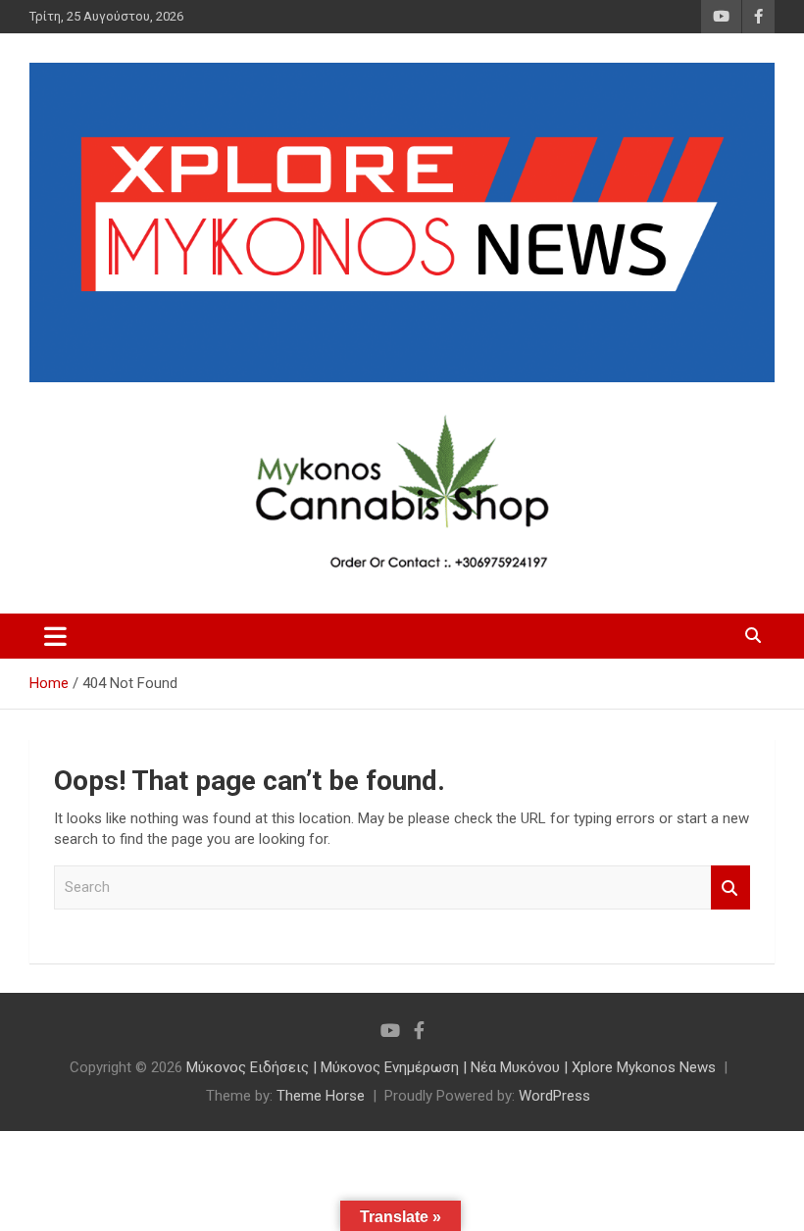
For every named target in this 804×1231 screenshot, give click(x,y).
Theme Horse (320, 1096)
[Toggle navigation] (55, 636)
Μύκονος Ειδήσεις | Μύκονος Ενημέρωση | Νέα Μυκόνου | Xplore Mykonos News (451, 1067)
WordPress (554, 1096)
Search (730, 887)
